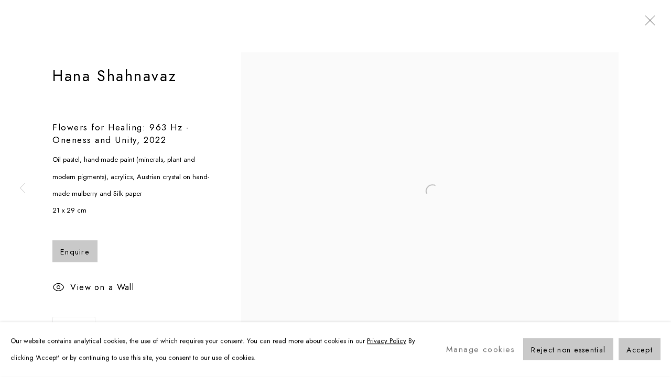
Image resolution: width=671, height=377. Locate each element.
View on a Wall (102, 287)
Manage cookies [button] (480, 349)
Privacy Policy (386, 341)
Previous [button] (22, 188)
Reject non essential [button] (568, 350)
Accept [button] (639, 350)
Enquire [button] (75, 252)
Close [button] (647, 23)
